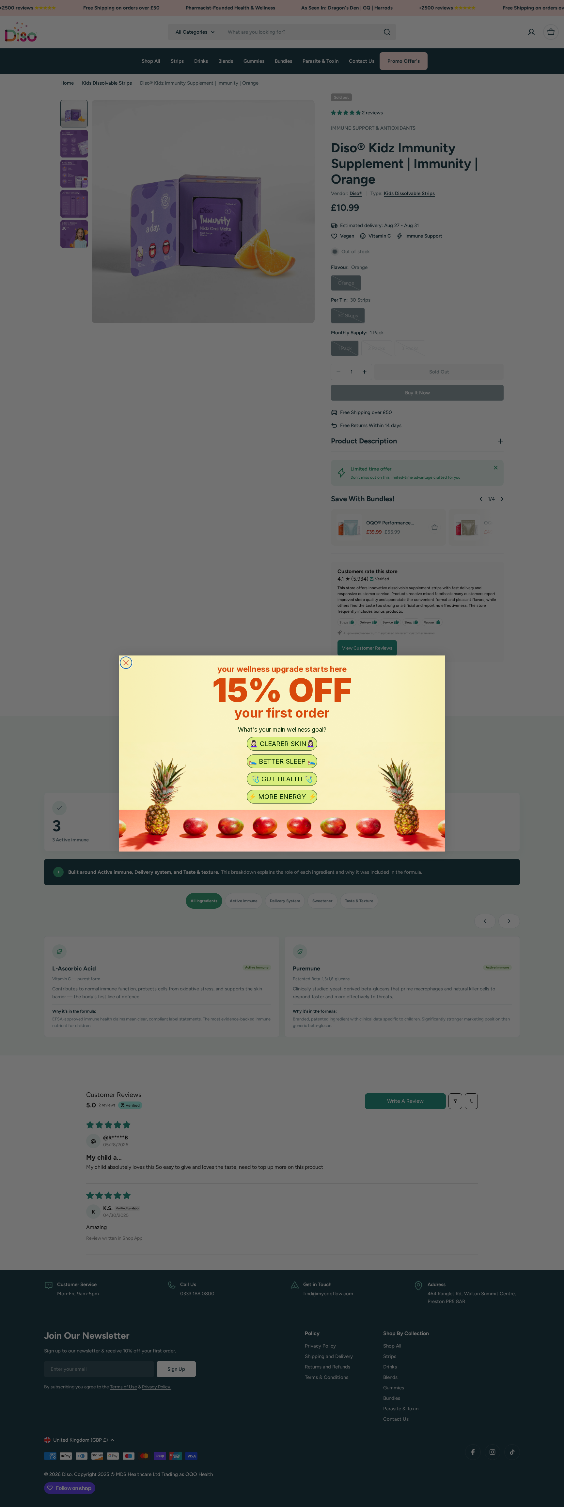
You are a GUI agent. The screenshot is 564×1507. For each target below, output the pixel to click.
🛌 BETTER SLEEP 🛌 (282, 761)
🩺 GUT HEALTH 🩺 (282, 779)
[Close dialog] (126, 663)
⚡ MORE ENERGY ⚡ (282, 797)
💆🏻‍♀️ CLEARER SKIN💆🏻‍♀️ (282, 744)
